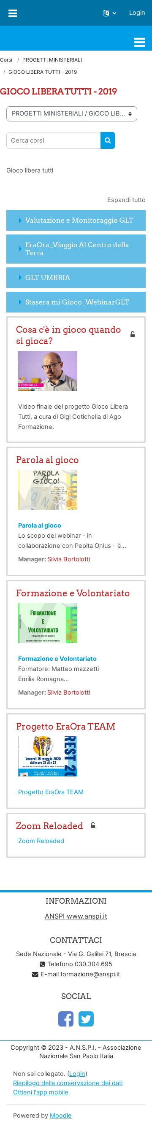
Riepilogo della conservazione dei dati (67, 1083)
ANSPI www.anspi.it (76, 916)
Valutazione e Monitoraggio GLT (79, 220)
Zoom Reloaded (49, 826)
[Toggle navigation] (140, 42)
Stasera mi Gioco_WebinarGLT (77, 302)
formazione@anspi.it (90, 974)
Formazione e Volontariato (73, 593)
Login (137, 12)
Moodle (61, 1115)
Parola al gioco (47, 460)
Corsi (6, 60)
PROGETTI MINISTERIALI (52, 60)
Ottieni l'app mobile (40, 1092)
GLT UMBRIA (47, 277)
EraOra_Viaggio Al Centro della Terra (77, 248)
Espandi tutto (126, 200)
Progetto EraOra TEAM (65, 726)
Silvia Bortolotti (68, 559)
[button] (109, 13)
